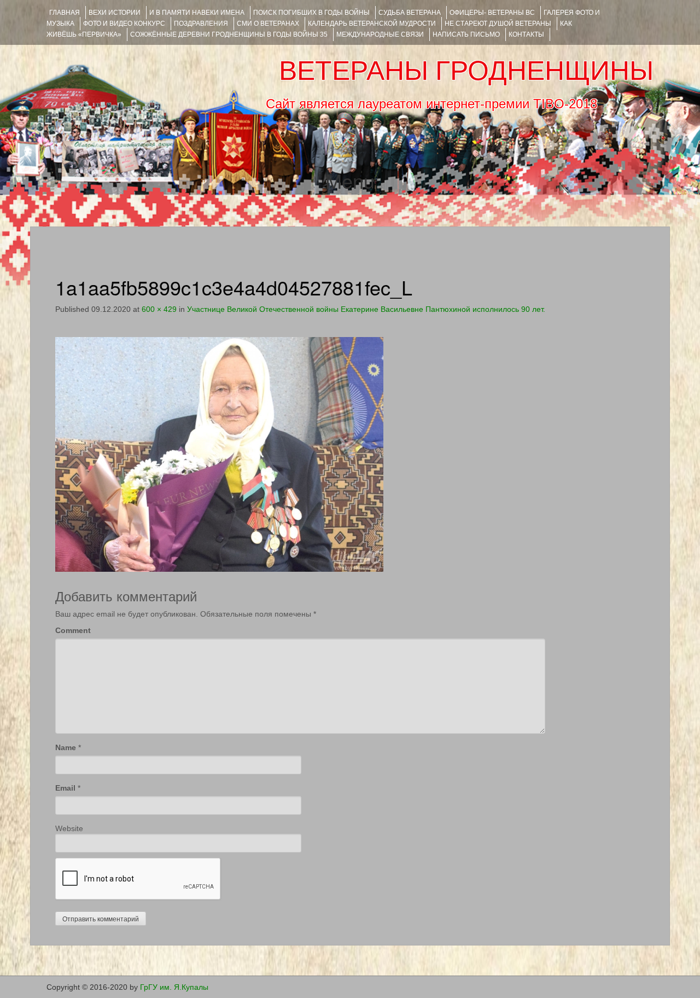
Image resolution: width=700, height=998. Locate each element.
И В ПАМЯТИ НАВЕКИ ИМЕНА (196, 12)
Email (65, 788)
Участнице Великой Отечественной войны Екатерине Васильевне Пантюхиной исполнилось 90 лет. (366, 309)
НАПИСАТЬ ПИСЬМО (466, 34)
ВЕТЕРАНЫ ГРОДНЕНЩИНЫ (466, 70)
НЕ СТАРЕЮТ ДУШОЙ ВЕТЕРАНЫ (498, 23)
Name (65, 747)
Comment (73, 630)
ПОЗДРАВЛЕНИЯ (201, 23)
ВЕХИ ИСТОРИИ (115, 12)
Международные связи (380, 34)
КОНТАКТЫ (526, 34)
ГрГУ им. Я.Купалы (174, 987)
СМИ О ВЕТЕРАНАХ (268, 23)
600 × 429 (159, 309)
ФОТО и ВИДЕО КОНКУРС (124, 23)
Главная (64, 12)
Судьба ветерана (409, 12)
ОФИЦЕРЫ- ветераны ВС (492, 12)
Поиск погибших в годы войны (311, 12)
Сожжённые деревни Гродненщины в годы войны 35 (229, 34)
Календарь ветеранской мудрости (372, 23)
